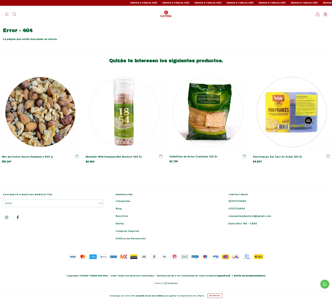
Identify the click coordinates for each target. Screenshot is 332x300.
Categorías (123, 201)
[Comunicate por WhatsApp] (324, 284)
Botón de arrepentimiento (250, 275)
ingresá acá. (224, 275)
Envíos (120, 223)
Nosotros (122, 216)
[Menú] (7, 15)
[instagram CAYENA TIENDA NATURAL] (7, 217)
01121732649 (236, 208)
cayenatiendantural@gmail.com (249, 216)
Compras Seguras (127, 231)
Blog (119, 208)
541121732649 (237, 201)
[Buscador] (14, 15)
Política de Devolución (130, 238)
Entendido (214, 296)
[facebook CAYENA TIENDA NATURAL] (18, 217)
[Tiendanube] (166, 284)
